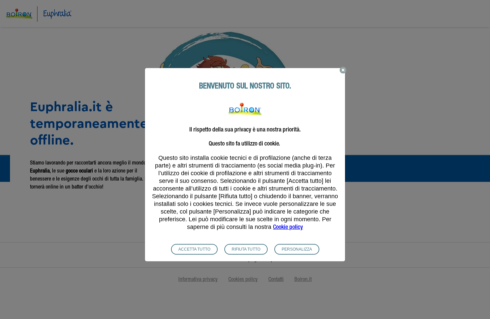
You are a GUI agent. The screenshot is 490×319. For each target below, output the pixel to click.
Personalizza (297, 249)
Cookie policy (288, 228)
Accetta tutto (194, 249)
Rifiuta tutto (246, 249)
